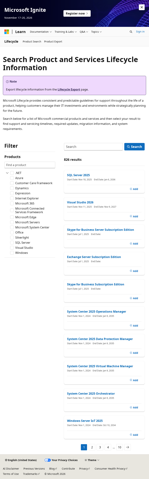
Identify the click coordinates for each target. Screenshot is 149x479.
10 (119, 447)
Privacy (83, 468)
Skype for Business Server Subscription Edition (100, 230)
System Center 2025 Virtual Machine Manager (100, 366)
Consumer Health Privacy (110, 468)
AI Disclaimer (11, 468)
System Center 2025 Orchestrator (91, 393)
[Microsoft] (6, 31)
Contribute (68, 468)
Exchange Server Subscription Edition (94, 257)
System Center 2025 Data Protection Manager (100, 339)
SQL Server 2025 (78, 175)
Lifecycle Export (69, 89)
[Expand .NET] (7, 173)
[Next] (127, 447)
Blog (52, 468)
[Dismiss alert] (142, 7)
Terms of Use (11, 474)
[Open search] (131, 31)
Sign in (140, 31)
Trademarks (30, 474)
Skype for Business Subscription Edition (95, 284)
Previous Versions (34, 468)
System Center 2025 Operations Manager (96, 311)
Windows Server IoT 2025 (85, 421)
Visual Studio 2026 (80, 202)
